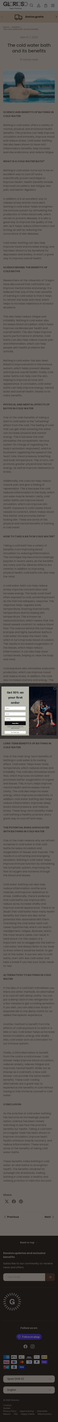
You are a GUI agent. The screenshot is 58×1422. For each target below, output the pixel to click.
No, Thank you (15, 732)
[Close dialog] (54, 688)
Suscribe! (15, 723)
